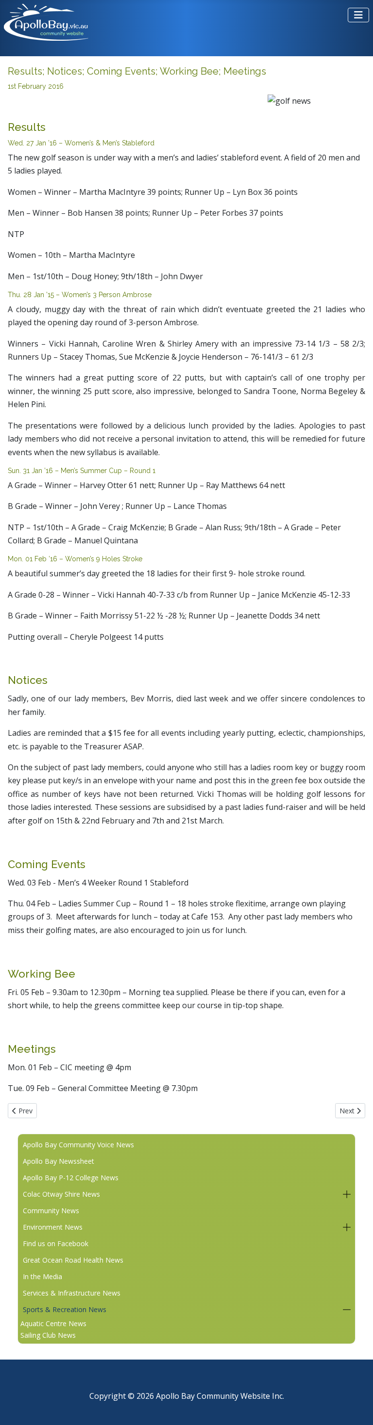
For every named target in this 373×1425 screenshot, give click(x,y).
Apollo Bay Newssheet (58, 1161)
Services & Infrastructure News (71, 1293)
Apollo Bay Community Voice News (78, 1144)
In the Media (42, 1276)
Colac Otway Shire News (61, 1194)
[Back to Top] (356, 1406)
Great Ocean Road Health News (73, 1260)
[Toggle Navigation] (358, 15)
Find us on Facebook (55, 1243)
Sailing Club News (48, 1335)
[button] (346, 1194)
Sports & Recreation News (64, 1309)
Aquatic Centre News (53, 1323)
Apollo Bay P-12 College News (71, 1177)
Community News (51, 1210)
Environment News (53, 1227)
